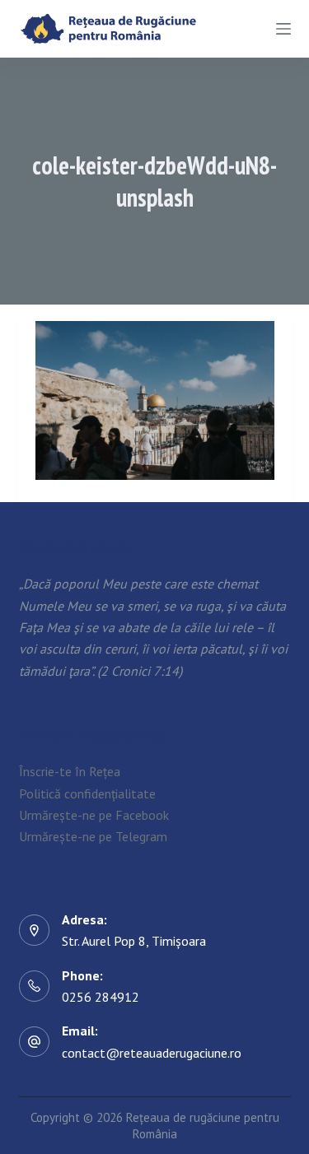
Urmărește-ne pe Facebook (94, 815)
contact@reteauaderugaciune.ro (151, 1053)
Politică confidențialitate (87, 793)
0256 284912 (100, 997)
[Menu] (283, 28)
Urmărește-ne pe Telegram (93, 836)
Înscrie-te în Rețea (69, 771)
